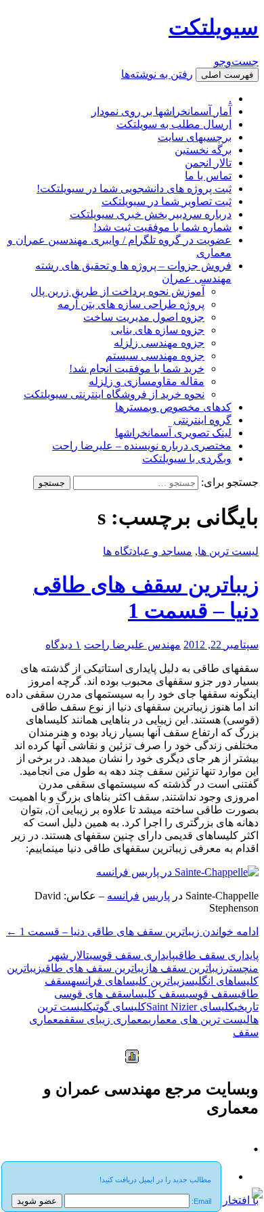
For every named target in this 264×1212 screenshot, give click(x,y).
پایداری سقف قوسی (132, 955)
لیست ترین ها (228, 551)
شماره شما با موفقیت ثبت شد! (162, 227)
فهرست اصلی (227, 75)
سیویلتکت (214, 27)
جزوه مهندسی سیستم (155, 355)
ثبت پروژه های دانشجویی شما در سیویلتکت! (134, 188)
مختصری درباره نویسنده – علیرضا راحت (142, 445)
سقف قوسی (211, 994)
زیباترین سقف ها (186, 968)
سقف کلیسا (158, 994)
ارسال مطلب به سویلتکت (174, 124)
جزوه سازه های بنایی (157, 330)
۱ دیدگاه (63, 644)
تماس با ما (208, 175)
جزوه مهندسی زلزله (159, 343)
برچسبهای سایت (195, 137)
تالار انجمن (208, 163)
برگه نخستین (203, 150)
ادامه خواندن (132, 931)
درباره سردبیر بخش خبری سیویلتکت (151, 214)
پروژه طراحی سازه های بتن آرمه (131, 304)
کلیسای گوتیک (116, 1006)
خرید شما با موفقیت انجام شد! (136, 368)
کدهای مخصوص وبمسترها (173, 407)
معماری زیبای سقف (106, 1019)
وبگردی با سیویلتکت (187, 458)
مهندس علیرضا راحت (132, 644)
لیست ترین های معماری (199, 1019)
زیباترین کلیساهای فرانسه (128, 981)
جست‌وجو (236, 61)
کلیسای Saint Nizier (190, 1006)
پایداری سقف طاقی (217, 955)
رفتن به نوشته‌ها (157, 74)
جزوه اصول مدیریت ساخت (143, 317)
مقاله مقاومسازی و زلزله (146, 381)
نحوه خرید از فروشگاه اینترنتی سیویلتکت (114, 394)
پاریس (156, 895)
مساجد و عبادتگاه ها (147, 551)
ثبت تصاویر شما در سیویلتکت (167, 201)
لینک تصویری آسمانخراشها (173, 433)
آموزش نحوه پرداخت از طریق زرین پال (117, 291)
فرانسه (123, 895)
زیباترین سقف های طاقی (95, 968)
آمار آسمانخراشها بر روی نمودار (161, 111)
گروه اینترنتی (202, 420)
